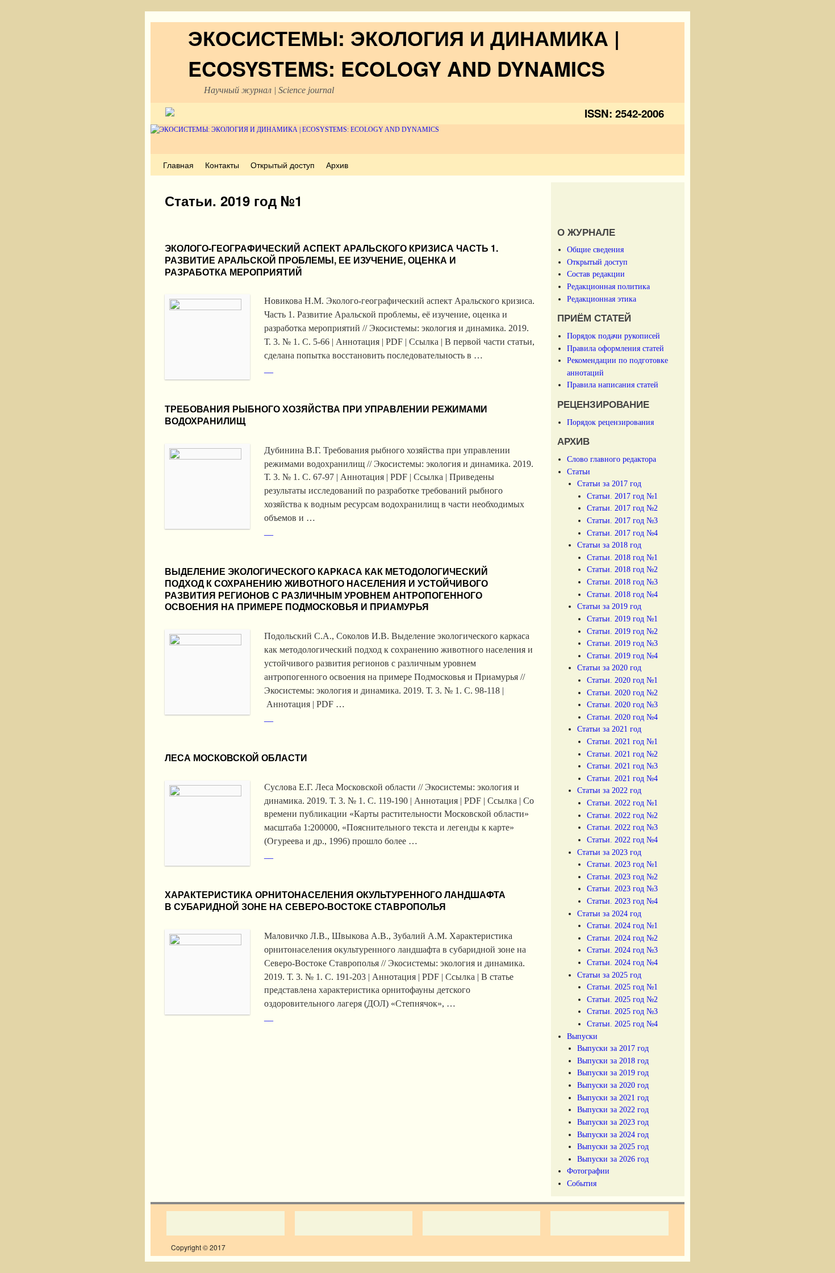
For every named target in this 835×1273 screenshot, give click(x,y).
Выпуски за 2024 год (613, 1134)
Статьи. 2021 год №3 (622, 765)
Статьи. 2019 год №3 (622, 643)
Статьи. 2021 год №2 (622, 753)
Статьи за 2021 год (609, 728)
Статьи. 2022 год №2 (622, 815)
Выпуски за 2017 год (613, 1048)
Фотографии (588, 1170)
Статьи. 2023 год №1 (622, 864)
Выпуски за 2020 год (613, 1085)
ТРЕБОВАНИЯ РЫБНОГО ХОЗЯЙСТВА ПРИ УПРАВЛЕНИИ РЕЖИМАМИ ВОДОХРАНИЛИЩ (326, 414)
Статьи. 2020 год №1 (622, 680)
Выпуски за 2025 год (613, 1146)
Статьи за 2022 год (609, 790)
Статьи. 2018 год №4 (622, 594)
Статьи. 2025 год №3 (622, 1011)
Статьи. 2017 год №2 (622, 507)
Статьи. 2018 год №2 (622, 569)
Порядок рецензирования (610, 422)
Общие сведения (595, 249)
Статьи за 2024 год (609, 913)
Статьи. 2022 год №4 (622, 839)
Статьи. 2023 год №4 (622, 900)
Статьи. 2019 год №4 (622, 655)
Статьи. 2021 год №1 (622, 741)
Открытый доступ (282, 164)
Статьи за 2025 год (609, 974)
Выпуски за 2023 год (613, 1121)
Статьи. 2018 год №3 (622, 581)
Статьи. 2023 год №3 (622, 888)
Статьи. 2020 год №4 (622, 716)
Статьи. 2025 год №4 (622, 1023)
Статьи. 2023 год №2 (622, 876)
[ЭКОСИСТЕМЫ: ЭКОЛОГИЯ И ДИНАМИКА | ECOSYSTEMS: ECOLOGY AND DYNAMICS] (417, 139)
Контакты (222, 164)
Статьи (578, 471)
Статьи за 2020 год (609, 667)
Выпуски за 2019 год (613, 1072)
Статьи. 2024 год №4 (622, 962)
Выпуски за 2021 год (613, 1097)
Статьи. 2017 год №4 (622, 532)
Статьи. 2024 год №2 (622, 937)
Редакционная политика (608, 286)
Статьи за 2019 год (609, 606)
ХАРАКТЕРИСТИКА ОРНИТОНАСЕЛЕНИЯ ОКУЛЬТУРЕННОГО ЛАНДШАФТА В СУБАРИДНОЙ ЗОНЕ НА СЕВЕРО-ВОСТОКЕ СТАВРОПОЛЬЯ (335, 900)
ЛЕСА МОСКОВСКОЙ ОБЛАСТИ (236, 757)
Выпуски (582, 1036)
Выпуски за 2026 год (613, 1158)
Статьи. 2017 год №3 (622, 520)
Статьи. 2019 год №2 (622, 631)
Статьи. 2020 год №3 (622, 704)
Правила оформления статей (615, 348)
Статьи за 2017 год (609, 483)
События (581, 1183)
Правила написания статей (612, 384)
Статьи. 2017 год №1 (622, 495)
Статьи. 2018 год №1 (622, 557)
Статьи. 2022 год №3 (622, 827)
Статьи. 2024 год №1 (622, 925)
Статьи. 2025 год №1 (622, 986)
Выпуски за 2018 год (613, 1060)
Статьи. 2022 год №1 (622, 802)
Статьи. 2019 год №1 (622, 618)
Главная (178, 164)
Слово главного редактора (611, 459)
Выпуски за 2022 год (613, 1109)
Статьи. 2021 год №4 (622, 778)
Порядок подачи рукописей (613, 335)
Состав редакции (596, 273)
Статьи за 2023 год (609, 852)
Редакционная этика (601, 298)
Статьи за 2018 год (609, 544)
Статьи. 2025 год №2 (622, 999)
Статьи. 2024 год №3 (622, 949)
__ (268, 369)
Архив (337, 164)
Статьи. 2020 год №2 (622, 692)
